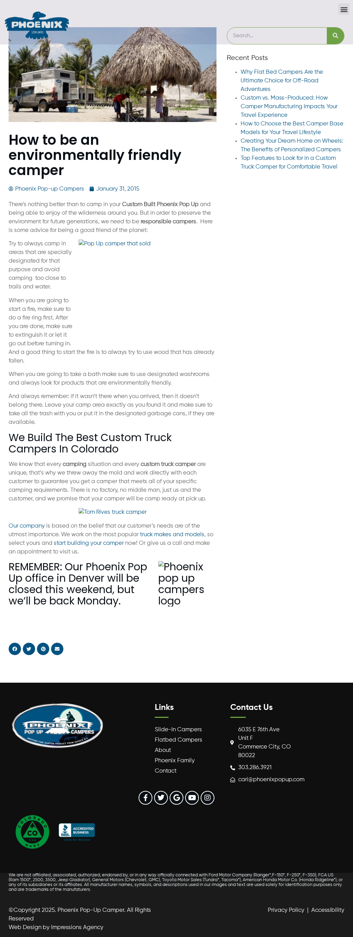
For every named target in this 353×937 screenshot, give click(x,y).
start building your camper (89, 543)
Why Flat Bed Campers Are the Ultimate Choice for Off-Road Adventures (282, 80)
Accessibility (327, 910)
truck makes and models (172, 535)
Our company (27, 526)
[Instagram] (207, 798)
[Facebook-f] (145, 798)
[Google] (176, 798)
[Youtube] (192, 798)
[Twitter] (161, 798)
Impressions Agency (77, 927)
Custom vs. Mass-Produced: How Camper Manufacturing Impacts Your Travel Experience (289, 106)
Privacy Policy (286, 910)
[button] (344, 9)
